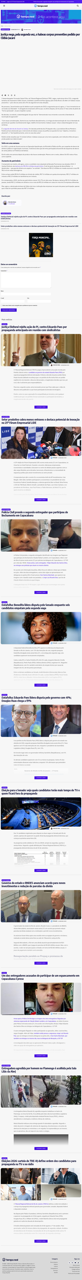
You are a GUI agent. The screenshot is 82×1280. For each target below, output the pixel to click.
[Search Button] (78, 5)
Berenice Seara (8, 26)
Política (4, 324)
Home (2, 26)
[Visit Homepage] (40, 5)
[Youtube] (75, 1262)
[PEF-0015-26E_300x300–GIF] (41, 245)
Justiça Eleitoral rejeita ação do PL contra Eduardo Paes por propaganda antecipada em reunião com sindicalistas (39, 218)
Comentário (4, 271)
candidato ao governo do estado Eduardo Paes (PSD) (45, 372)
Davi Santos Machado (47, 575)
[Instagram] (72, 1262)
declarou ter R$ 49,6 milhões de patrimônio (29, 166)
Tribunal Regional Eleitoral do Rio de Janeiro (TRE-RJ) (32, 1204)
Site (28, 298)
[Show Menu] (4, 5)
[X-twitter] (69, 1262)
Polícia (4, 973)
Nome (2, 291)
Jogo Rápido (5, 417)
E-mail (2, 298)
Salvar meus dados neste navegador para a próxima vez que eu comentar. (19, 305)
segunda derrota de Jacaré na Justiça (16, 129)
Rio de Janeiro (6, 509)
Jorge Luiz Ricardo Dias (50, 577)
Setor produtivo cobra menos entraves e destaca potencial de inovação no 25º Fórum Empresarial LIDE (39, 226)
